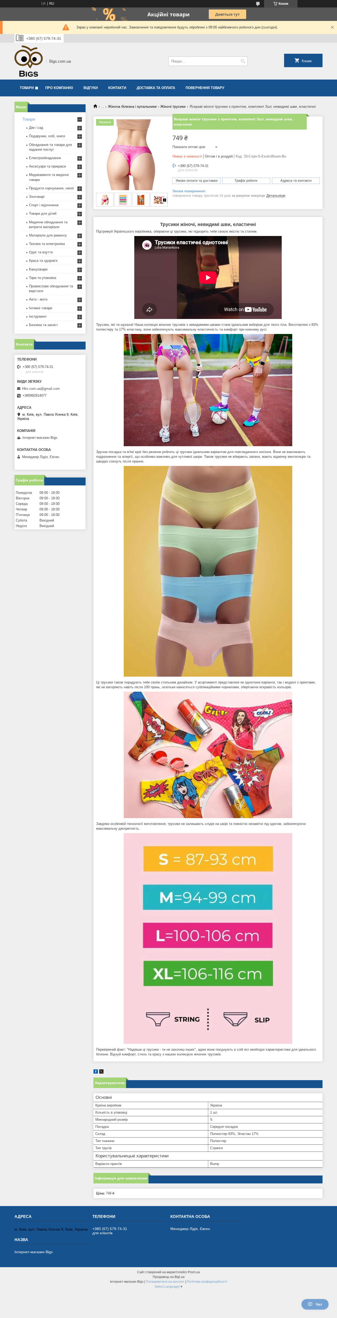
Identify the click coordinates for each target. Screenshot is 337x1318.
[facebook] (95, 1072)
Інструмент (38, 316)
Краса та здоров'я (43, 261)
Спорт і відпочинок (44, 205)
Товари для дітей (42, 213)
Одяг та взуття (41, 252)
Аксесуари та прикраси (47, 166)
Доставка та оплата (156, 88)
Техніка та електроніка (47, 244)
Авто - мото (38, 299)
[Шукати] (242, 61)
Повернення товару (205, 88)
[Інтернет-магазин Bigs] (28, 61)
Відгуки (90, 88)
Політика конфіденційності (207, 1281)
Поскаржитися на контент (165, 1281)
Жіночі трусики (173, 106)
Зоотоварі (36, 197)
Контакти (117, 88)
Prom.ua (194, 1272)
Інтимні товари (40, 308)
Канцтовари (38, 269)
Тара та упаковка (42, 278)
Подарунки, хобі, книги (47, 136)
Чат (319, 1304)
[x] (101, 1072)
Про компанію (59, 88)
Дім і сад (36, 128)
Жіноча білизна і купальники (132, 106)
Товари (27, 88)
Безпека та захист (43, 325)
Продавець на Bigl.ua (169, 1277)
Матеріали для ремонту (48, 235)
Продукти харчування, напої (51, 188)
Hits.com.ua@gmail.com (41, 389)
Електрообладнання (45, 158)
